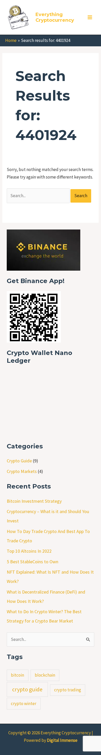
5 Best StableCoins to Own (32, 562)
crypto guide (27, 689)
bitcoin (17, 675)
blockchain (45, 675)
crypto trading (67, 690)
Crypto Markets (22, 471)
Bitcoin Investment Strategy (34, 501)
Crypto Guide (19, 461)
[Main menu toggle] (90, 17)
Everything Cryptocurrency (54, 17)
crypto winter (23, 703)
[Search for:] (38, 195)
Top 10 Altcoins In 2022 (29, 551)
